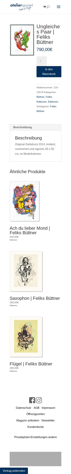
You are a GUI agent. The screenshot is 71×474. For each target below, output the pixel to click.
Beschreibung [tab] (22, 127)
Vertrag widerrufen (14, 470)
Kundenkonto (35, 426)
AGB (36, 407)
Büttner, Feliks (44, 96)
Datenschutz (23, 407)
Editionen (42, 101)
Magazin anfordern (27, 420)
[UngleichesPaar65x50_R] (22, 40)
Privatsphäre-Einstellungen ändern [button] (35, 437)
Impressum (48, 407)
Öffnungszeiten (35, 414)
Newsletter (48, 420)
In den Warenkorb (48, 71)
